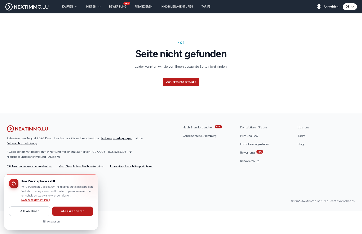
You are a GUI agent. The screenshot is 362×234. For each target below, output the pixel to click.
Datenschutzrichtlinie (35, 200)
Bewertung (251, 152)
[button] (327, 6)
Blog (301, 144)
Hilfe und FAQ (249, 136)
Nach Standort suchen (202, 127)
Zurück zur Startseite (181, 82)
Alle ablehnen (29, 211)
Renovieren (247, 161)
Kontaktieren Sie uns (254, 127)
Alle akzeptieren (72, 211)
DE (347, 6)
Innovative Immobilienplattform (131, 166)
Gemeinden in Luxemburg (200, 136)
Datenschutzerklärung (22, 143)
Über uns (303, 127)
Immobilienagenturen (254, 144)
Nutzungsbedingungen (116, 138)
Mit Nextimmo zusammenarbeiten (29, 166)
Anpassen (53, 221)
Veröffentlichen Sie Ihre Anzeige (81, 166)
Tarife (301, 136)
